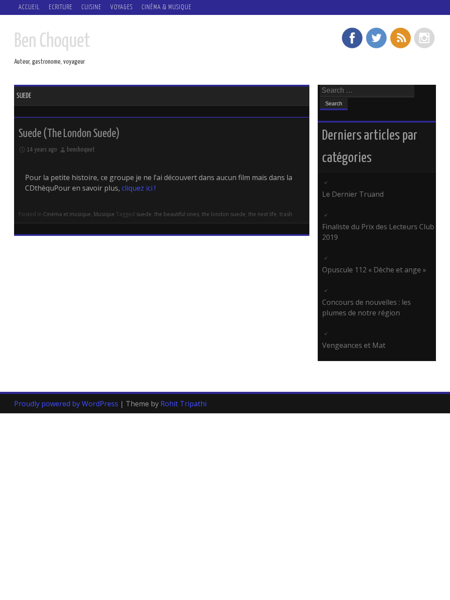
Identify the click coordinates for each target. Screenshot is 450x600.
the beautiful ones (176, 214)
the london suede (224, 214)
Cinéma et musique (67, 214)
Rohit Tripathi (183, 403)
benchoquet (81, 149)
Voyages (121, 7)
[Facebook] (352, 47)
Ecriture (61, 7)
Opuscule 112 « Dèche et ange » (374, 270)
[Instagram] (424, 47)
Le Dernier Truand (353, 194)
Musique (104, 214)
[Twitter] (376, 47)
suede (144, 214)
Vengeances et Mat (353, 345)
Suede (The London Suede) (69, 134)
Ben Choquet (52, 41)
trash (285, 214)
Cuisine (91, 7)
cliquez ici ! (139, 188)
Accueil (29, 7)
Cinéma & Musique (167, 7)
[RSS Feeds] (400, 47)
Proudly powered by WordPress (66, 403)
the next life (262, 214)
